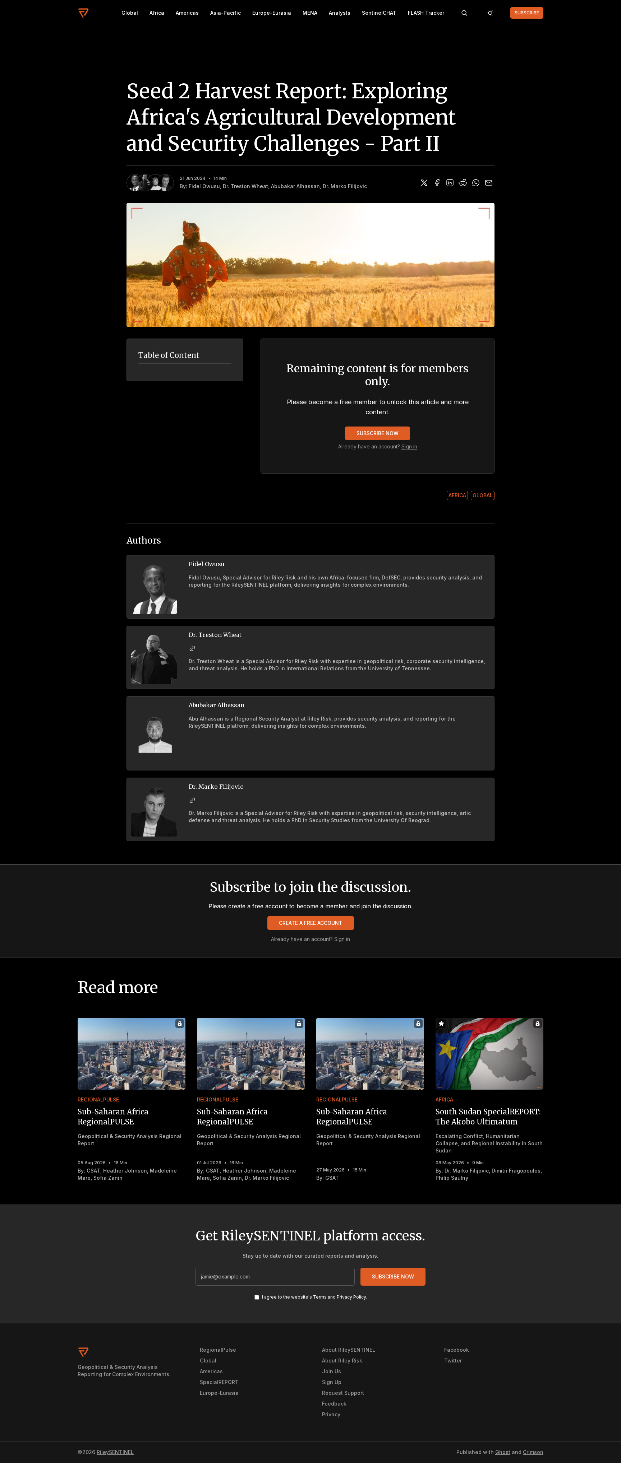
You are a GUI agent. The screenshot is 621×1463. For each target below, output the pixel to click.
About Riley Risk (342, 1360)
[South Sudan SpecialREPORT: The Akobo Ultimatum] (489, 1054)
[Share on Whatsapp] (476, 182)
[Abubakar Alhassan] (155, 182)
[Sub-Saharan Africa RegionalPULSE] (131, 1054)
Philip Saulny (452, 1178)
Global (129, 13)
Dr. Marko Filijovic (345, 186)
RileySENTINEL (115, 1452)
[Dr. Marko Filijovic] (165, 182)
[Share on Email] (488, 182)
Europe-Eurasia (271, 13)
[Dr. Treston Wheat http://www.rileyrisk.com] (192, 648)
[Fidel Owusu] (135, 182)
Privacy (331, 1414)
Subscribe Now (377, 433)
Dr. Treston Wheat (245, 186)
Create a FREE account (310, 923)
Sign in (409, 446)
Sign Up (331, 1382)
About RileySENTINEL (348, 1350)
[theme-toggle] (490, 13)
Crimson (533, 1452)
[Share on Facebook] (437, 182)
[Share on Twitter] (424, 182)
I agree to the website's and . (314, 1297)
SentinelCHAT (379, 13)
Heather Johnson (125, 1171)
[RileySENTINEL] (83, 13)
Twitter (453, 1360)
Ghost (502, 1452)
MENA (310, 13)
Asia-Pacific (225, 13)
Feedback (334, 1404)
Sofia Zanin (108, 1178)
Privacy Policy (351, 1297)
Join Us (331, 1371)
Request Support (343, 1393)
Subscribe (527, 12)
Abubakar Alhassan (295, 186)
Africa (157, 13)
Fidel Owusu (204, 186)
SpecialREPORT (219, 1382)
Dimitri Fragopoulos (516, 1171)
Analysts (339, 13)
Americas (187, 13)
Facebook (456, 1350)
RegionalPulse (98, 1099)
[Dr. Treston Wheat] (145, 182)
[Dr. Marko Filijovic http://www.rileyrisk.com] (192, 800)
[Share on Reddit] (463, 182)
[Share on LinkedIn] (450, 182)
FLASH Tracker (426, 13)
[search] (464, 13)
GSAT (93, 1171)
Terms (320, 1297)
